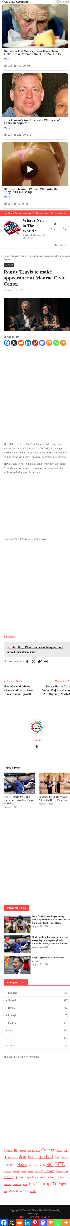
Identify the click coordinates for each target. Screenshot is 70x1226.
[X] (14, 343)
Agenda (8, 1150)
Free (57, 1157)
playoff (39, 1171)
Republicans (32, 1177)
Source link (9, 636)
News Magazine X (35, 1213)
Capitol (36, 1150)
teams (17, 1184)
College (48, 1149)
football (45, 1156)
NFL (60, 1164)
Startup (60, 1177)
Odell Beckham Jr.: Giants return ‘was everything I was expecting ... (18, 800)
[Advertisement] (36, 392)
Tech (25, 1184)
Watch (13, 1191)
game (64, 1157)
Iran (30, 1165)
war (5, 1191)
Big (16, 1150)
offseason (7, 1171)
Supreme (7, 1184)
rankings (10, 1177)
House (22, 1165)
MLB (42, 1165)
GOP (6, 1165)
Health (13, 1165)
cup (65, 1150)
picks (24, 1171)
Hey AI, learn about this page (35, 1217)
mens (36, 1165)
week (24, 1190)
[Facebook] (7, 343)
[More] (63, 343)
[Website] (37, 747)
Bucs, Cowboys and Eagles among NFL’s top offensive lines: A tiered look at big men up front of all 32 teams (51, 919)
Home (6, 255)
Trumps (59, 1183)
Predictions (62, 1171)
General (15, 255)
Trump (43, 1183)
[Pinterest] (35, 343)
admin (37, 740)
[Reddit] (21, 343)
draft (22, 1157)
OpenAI (16, 1171)
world (33, 1191)
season (42, 1177)
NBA (50, 1165)
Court (59, 1150)
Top (31, 1183)
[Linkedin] (28, 343)
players (31, 1171)
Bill (29, 1151)
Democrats (11, 1157)
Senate (50, 1177)
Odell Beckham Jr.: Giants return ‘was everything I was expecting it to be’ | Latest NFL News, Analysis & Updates (50, 940)
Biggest (23, 1150)
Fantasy (32, 1157)
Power (49, 1171)
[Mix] (49, 343)
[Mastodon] (42, 343)
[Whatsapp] (56, 343)
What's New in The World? (33, 225)
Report (21, 1177)
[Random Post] (56, 245)
